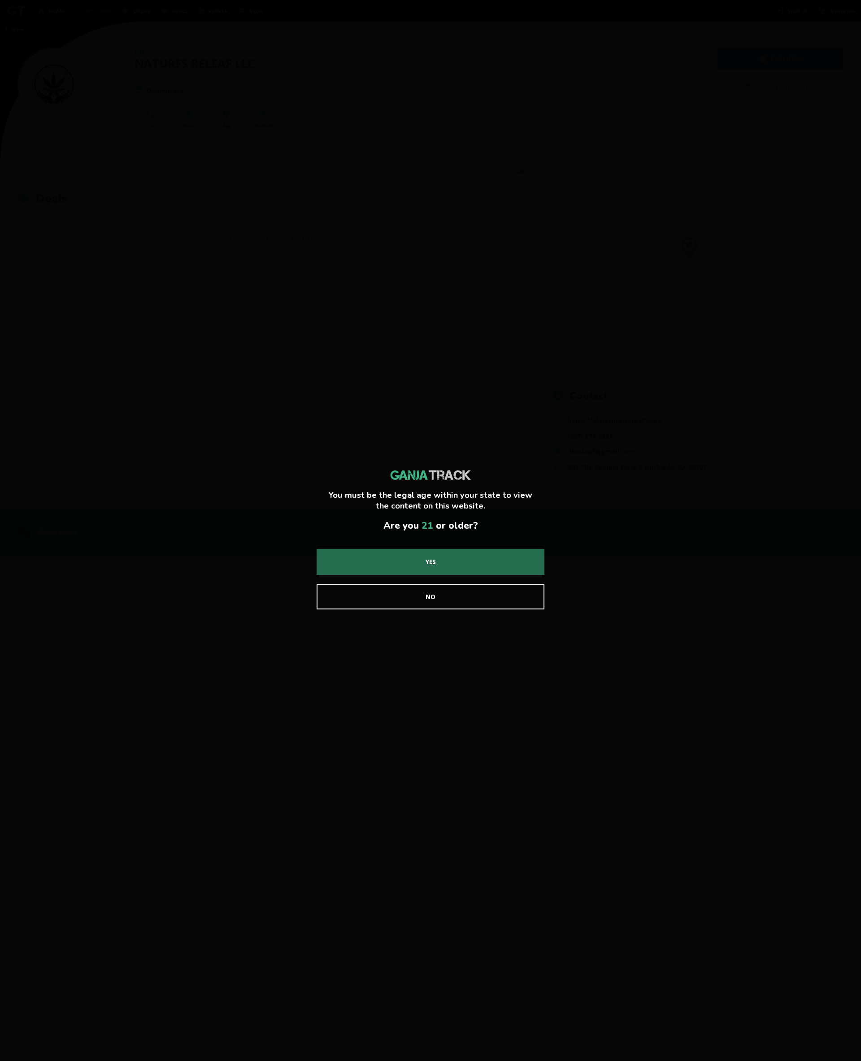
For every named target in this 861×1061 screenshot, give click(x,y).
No (430, 596)
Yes (431, 561)
